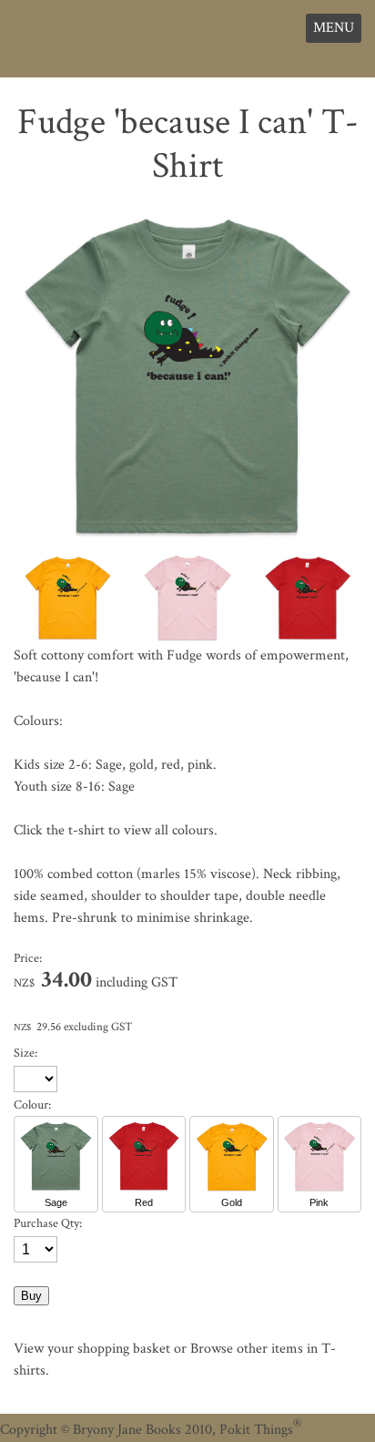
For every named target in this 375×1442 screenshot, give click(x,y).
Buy (31, 1296)
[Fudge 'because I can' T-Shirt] (187, 544)
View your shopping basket (92, 1348)
